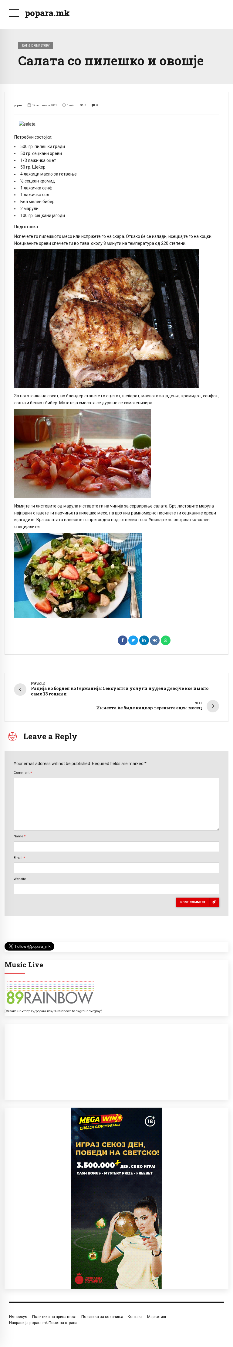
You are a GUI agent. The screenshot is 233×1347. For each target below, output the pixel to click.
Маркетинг (157, 1316)
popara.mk (47, 12)
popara (18, 105)
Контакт (135, 1316)
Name (19, 836)
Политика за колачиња (102, 1316)
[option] (116, 124)
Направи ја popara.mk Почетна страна (43, 1322)
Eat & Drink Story (35, 45)
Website (20, 879)
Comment (23, 772)
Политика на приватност (54, 1316)
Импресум (18, 1316)
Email (19, 858)
